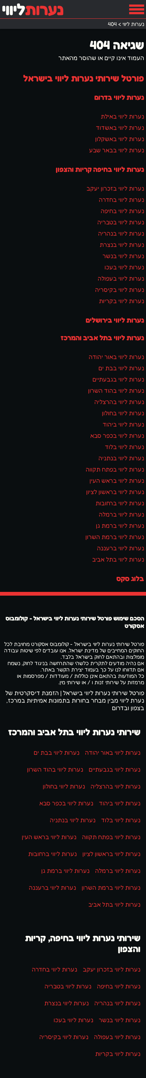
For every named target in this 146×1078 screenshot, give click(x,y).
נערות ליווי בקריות (121, 301)
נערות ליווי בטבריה (120, 222)
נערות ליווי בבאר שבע (116, 150)
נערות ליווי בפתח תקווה (115, 469)
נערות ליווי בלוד (124, 446)
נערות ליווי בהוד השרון (116, 390)
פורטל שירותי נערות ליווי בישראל (83, 78)
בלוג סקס (130, 578)
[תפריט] (136, 9)
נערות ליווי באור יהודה (116, 356)
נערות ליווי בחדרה (121, 199)
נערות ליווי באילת (122, 116)
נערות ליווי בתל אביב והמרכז (102, 337)
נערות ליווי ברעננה (120, 548)
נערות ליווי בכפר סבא (117, 435)
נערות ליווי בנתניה (121, 458)
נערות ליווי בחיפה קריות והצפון (100, 169)
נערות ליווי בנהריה (121, 233)
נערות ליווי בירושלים (115, 320)
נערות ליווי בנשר (123, 256)
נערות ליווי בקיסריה (119, 289)
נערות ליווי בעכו (124, 267)
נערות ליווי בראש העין (116, 480)
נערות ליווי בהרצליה (119, 401)
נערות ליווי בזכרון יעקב (115, 188)
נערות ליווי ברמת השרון (114, 537)
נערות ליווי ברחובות (119, 503)
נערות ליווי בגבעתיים (118, 379)
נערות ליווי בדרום (119, 97)
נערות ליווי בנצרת (122, 244)
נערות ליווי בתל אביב (118, 559)
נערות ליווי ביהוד (123, 424)
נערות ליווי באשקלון (119, 139)
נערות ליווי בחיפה (122, 211)
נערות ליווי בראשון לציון (115, 491)
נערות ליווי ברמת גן (120, 525)
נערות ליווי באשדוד (120, 127)
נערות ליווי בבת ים (121, 368)
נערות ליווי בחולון (123, 413)
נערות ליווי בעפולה (121, 278)
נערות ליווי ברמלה (121, 514)
